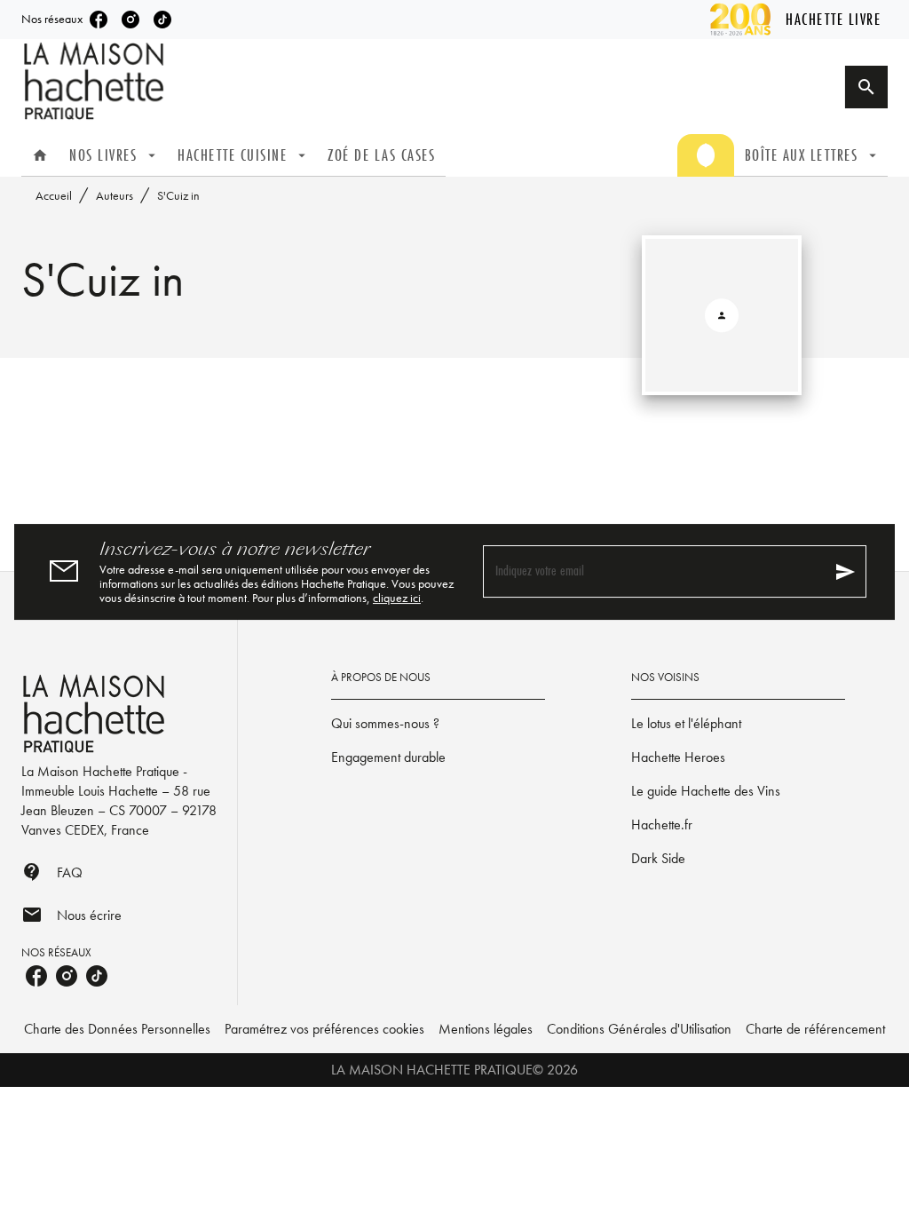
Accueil (54, 195)
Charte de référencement (815, 1028)
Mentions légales (486, 1028)
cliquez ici (397, 598)
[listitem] (99, 20)
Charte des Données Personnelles (117, 1028)
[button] (438, 724)
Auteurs (114, 195)
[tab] (40, 155)
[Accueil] (95, 81)
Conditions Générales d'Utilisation (639, 1028)
